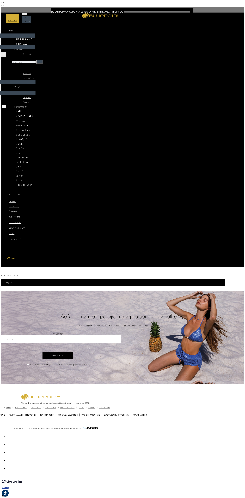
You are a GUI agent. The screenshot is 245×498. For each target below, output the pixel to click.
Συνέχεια (8, 282)
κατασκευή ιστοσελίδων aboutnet (69, 428)
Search (8, 62)
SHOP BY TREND (24, 116)
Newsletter (58, 333)
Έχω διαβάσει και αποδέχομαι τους (59, 365)
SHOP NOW (117, 11)
